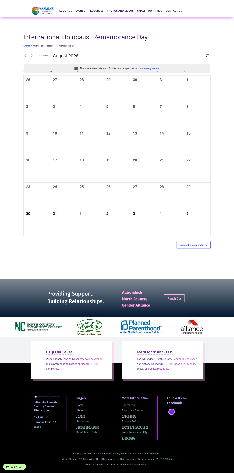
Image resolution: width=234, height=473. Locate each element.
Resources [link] (96, 10)
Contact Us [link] (174, 10)
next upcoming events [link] (147, 68)
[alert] (117, 68)
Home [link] (79, 405)
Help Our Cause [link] (59, 352)
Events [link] (80, 10)
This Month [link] (43, 55)
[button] (171, 411)
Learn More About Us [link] (155, 352)
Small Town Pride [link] (149, 10)
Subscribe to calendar (192, 244)
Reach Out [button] (174, 298)
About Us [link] (65, 10)
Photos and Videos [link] (120, 10)
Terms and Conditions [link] (135, 426)
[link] (25, 56)
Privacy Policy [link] (130, 421)
